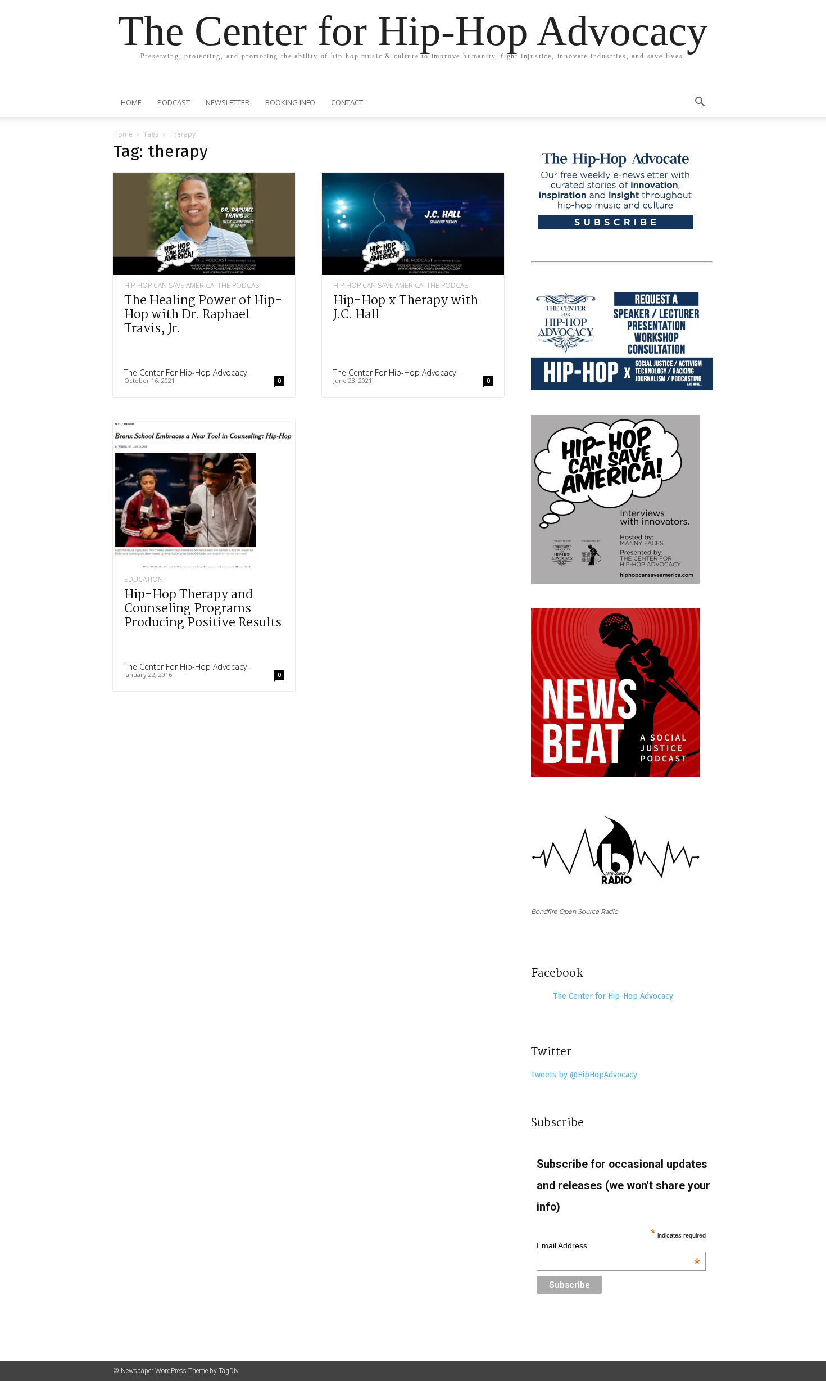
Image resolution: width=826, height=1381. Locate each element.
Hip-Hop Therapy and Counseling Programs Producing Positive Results (203, 609)
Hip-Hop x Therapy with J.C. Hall (405, 308)
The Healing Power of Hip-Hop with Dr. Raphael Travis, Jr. (203, 315)
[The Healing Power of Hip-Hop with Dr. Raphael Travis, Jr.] (204, 224)
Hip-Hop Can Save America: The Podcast (193, 285)
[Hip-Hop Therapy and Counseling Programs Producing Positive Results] (204, 494)
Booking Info (290, 102)
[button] (699, 103)
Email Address (619, 1245)
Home (131, 102)
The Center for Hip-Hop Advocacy (185, 372)
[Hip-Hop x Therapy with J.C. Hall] (413, 224)
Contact (347, 102)
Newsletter (227, 102)
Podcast (173, 102)
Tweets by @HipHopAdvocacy (584, 1075)
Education (143, 579)
